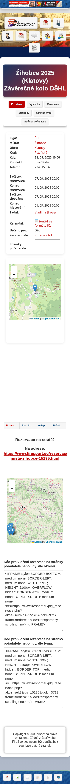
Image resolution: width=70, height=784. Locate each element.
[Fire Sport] (21, 23)
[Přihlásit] (58, 23)
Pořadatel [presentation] (58, 425)
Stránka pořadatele (35, 121)
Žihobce (40, 143)
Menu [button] (4, 4)
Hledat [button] (66, 4)
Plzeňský (41, 152)
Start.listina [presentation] (28, 425)
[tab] (11, 425)
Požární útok (44, 235)
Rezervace (53, 104)
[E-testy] (47, 36)
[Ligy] (34, 48)
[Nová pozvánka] (17, 777)
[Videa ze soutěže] (58, 777)
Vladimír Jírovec (46, 212)
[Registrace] (7, 36)
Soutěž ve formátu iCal (43, 223)
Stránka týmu (44, 113)
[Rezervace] (38, 777)
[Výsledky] (48, 777)
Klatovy (40, 148)
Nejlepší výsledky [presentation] (44, 425)
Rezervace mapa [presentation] (12, 425)
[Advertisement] (35, 384)
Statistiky (23, 113)
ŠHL (37, 138)
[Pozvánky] (28, 777)
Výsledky (34, 104)
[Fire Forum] (60, 36)
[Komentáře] (34, 36)
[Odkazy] (21, 36)
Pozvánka (16, 104)
